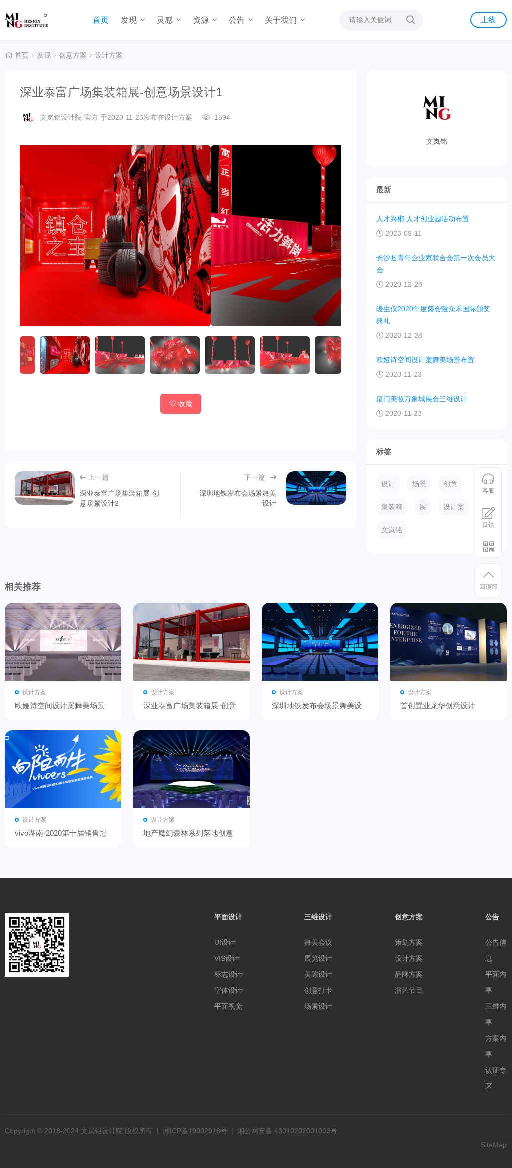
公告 (238, 20)
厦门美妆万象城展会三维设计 (422, 399)
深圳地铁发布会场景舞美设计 (320, 642)
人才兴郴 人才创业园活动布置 (423, 219)
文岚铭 (392, 530)
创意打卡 (318, 990)
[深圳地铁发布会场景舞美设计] (316, 488)
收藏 (185, 404)
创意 (451, 484)
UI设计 (225, 942)
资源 (202, 20)
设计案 (454, 507)
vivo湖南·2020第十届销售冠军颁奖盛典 (63, 769)
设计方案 (109, 55)
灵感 (166, 20)
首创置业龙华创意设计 (448, 642)
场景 (419, 484)
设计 (389, 484)
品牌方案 (409, 974)
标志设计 (228, 974)
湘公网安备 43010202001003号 (288, 1131)
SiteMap (494, 1145)
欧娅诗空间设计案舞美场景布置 (425, 360)
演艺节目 (409, 990)
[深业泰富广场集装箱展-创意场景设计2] (45, 488)
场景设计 (318, 1006)
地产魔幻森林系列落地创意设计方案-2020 (192, 769)
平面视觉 (228, 1006)
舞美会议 (318, 942)
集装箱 (392, 507)
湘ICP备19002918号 (195, 1131)
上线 (488, 19)
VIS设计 (227, 958)
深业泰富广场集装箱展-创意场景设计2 (192, 642)
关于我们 (282, 20)
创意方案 (73, 55)
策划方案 (409, 942)
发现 (130, 20)
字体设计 (228, 990)
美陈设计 (318, 974)
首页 (101, 20)
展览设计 (318, 958)
